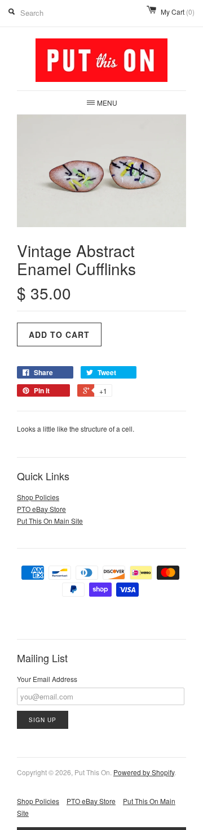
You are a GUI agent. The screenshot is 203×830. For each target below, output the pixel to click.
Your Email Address (47, 679)
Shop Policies (38, 497)
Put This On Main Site (50, 520)
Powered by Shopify (143, 772)
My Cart (178, 11)
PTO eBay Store (41, 509)
